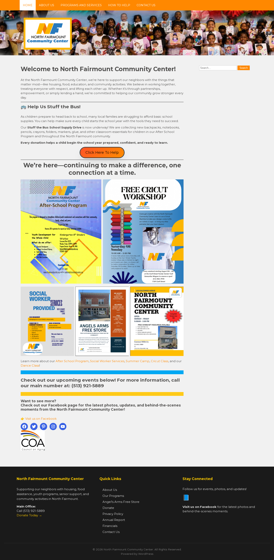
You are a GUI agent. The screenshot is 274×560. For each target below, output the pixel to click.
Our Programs (113, 496)
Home (27, 5)
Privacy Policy (112, 514)
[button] (102, 152)
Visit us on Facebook (41, 419)
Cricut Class (159, 361)
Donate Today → (29, 515)
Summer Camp (137, 361)
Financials (109, 526)
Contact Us (146, 5)
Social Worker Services (107, 361)
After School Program (72, 361)
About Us (46, 5)
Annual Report (113, 520)
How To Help (119, 5)
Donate (108, 508)
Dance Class (30, 365)
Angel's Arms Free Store (120, 502)
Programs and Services (81, 5)
